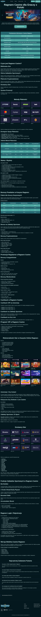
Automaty (35, 359)
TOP (4, 359)
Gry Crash (24, 359)
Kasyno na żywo (14, 359)
